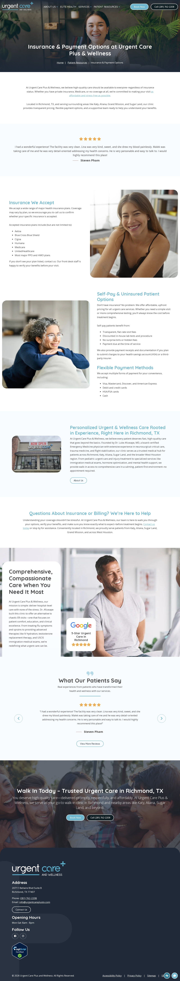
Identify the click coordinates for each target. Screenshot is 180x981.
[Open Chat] (175, 976)
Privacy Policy (134, 975)
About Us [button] (50, 6)
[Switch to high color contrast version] (167, 976)
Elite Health (68, 6)
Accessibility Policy (112, 975)
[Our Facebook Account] (15, 936)
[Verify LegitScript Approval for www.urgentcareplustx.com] (19, 950)
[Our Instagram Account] (23, 936)
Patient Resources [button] (106, 6)
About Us (78, 480)
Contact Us (21, 909)
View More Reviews (90, 743)
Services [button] (83, 6)
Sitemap (151, 975)
